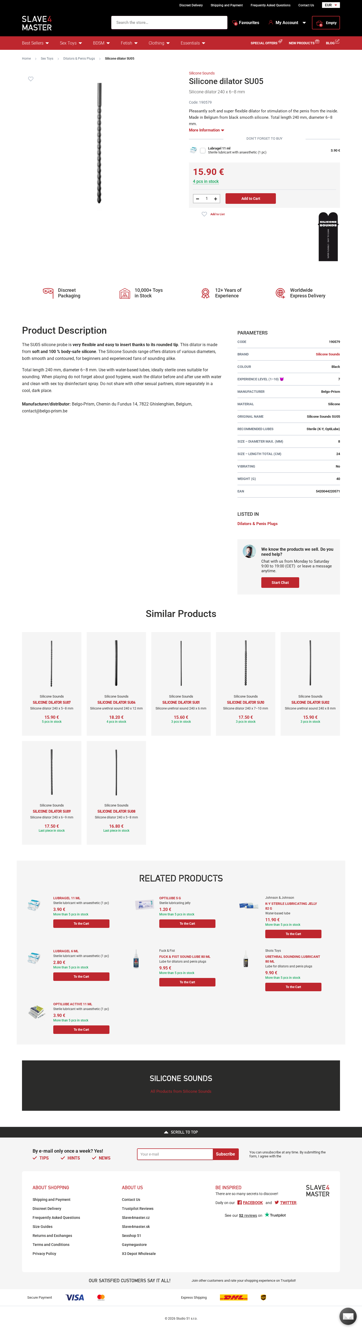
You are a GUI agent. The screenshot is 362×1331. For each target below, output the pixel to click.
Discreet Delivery (191, 5)
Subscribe (225, 1154)
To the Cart (81, 923)
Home (26, 58)
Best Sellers (32, 43)
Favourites (247, 22)
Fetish (126, 43)
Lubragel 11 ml (219, 148)
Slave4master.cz (136, 1217)
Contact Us (306, 5)
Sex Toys (68, 43)
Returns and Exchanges (52, 1235)
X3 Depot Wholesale (139, 1253)
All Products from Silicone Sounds (181, 1091)
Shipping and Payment (227, 5)
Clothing (156, 43)
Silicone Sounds (202, 73)
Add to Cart (250, 198)
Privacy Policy (44, 1253)
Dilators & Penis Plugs (79, 58)
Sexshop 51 (131, 1235)
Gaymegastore (134, 1244)
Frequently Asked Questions (270, 5)
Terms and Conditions (51, 1244)
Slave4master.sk (136, 1226)
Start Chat (280, 582)
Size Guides (42, 1226)
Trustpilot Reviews (137, 1208)
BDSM (98, 43)
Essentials (190, 43)
